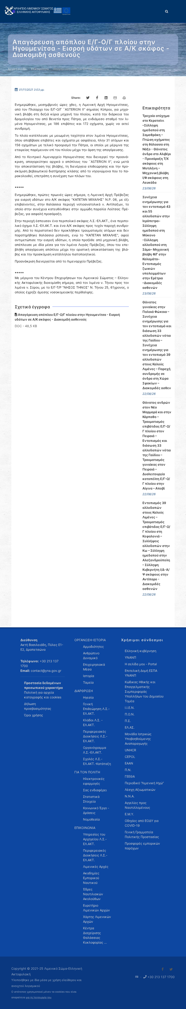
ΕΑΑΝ (129, 763)
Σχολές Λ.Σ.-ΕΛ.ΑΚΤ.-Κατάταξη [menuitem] (97, 761)
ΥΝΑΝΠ (130, 657)
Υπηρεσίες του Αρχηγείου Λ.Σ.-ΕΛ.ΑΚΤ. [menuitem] (95, 839)
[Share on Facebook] (97, 97)
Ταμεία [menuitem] (88, 682)
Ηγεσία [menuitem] (88, 697)
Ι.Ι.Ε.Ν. (130, 708)
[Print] (124, 97)
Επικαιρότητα (40, 69)
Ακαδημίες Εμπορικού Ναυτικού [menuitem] (91, 878)
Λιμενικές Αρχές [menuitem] (95, 866)
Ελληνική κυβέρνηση (140, 651)
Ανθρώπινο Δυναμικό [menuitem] (91, 655)
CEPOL (130, 757)
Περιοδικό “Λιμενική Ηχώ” (144, 783)
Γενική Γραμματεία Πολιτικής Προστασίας (142, 834)
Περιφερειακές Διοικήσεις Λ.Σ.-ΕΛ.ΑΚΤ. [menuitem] (95, 736)
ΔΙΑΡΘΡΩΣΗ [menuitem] (83, 691)
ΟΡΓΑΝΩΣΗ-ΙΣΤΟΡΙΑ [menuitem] (90, 640)
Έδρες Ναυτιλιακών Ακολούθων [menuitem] (93, 894)
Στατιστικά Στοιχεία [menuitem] (91, 799)
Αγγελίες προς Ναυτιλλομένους (137, 805)
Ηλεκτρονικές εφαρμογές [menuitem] (94, 781)
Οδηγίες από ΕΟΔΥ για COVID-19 (142, 823)
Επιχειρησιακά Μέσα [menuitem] (94, 667)
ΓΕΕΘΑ (130, 776)
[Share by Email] (115, 97)
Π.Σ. (128, 721)
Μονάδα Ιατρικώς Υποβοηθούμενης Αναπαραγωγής (138, 738)
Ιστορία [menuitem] (88, 676)
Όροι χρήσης (33, 715)
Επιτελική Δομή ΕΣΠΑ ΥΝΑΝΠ (141, 673)
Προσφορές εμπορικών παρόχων (142, 845)
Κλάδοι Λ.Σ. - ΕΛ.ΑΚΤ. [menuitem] (93, 722)
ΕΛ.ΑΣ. (130, 727)
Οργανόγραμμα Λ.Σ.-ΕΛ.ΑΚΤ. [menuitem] (94, 750)
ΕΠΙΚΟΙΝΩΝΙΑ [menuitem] (84, 828)
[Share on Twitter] (88, 97)
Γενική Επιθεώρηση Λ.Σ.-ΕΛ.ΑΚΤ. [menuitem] (96, 708)
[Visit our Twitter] (171, 969)
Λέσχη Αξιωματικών (140, 789)
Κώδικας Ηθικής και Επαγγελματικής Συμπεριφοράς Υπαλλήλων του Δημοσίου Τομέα (144, 691)
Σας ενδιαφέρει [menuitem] (95, 790)
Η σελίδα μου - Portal (141, 664)
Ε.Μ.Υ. (129, 814)
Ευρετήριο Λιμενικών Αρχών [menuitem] (96, 907)
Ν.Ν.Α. (130, 796)
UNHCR (130, 750)
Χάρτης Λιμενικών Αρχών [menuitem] (97, 919)
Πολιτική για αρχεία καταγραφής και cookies (42, 694)
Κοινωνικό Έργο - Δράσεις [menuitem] (96, 810)
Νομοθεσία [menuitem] (91, 819)
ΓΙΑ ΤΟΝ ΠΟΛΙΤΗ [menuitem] (87, 772)
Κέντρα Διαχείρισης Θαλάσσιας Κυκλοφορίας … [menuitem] (95, 935)
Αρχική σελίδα (17, 69)
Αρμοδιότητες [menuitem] (93, 646)
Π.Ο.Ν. (130, 714)
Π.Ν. (128, 770)
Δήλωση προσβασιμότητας (37, 706)
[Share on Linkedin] (106, 97)
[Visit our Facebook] (162, 969)
